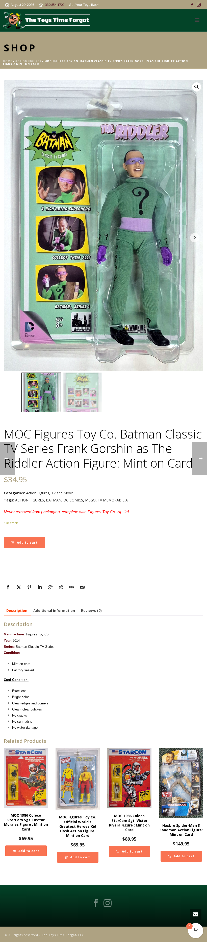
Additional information (54, 610)
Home (7, 61)
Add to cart (27, 542)
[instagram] (108, 903)
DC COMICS (73, 500)
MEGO (90, 500)
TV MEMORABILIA (113, 500)
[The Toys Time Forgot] (47, 20)
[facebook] (96, 903)
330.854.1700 (54, 4)
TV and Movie (62, 493)
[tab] (17, 610)
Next (194, 237)
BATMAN (53, 500)
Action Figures (28, 61)
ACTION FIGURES (29, 500)
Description (16, 610)
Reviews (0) (91, 610)
